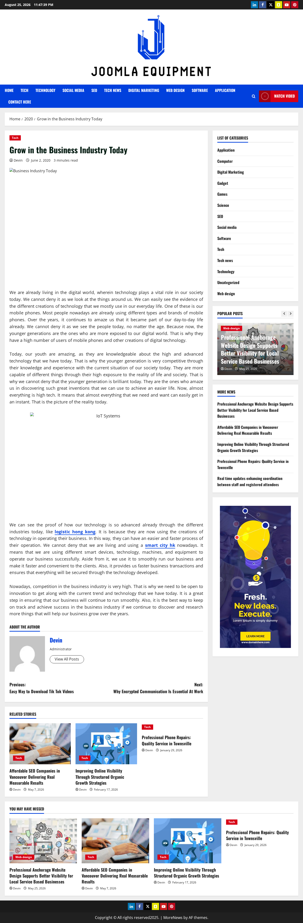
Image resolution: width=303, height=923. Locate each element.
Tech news (112, 90)
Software (200, 90)
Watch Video (284, 96)
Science (223, 205)
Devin (18, 160)
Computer (225, 161)
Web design (175, 90)
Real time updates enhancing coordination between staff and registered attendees (249, 481)
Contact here (19, 102)
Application (225, 90)
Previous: (41, 687)
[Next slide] (291, 314)
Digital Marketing (143, 90)
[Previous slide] (284, 314)
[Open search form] (253, 96)
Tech (24, 90)
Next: (158, 687)
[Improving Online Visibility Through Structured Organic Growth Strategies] (106, 743)
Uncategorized (228, 282)
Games (222, 194)
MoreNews (173, 917)
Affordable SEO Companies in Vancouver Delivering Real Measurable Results (34, 777)
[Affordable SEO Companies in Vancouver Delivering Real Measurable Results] (40, 743)
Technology (45, 90)
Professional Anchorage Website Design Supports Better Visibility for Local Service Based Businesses (250, 349)
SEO (94, 90)
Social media (73, 90)
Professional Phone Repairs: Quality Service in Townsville (166, 740)
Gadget (222, 183)
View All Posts (67, 659)
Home (9, 90)
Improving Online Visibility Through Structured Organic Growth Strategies (100, 777)
